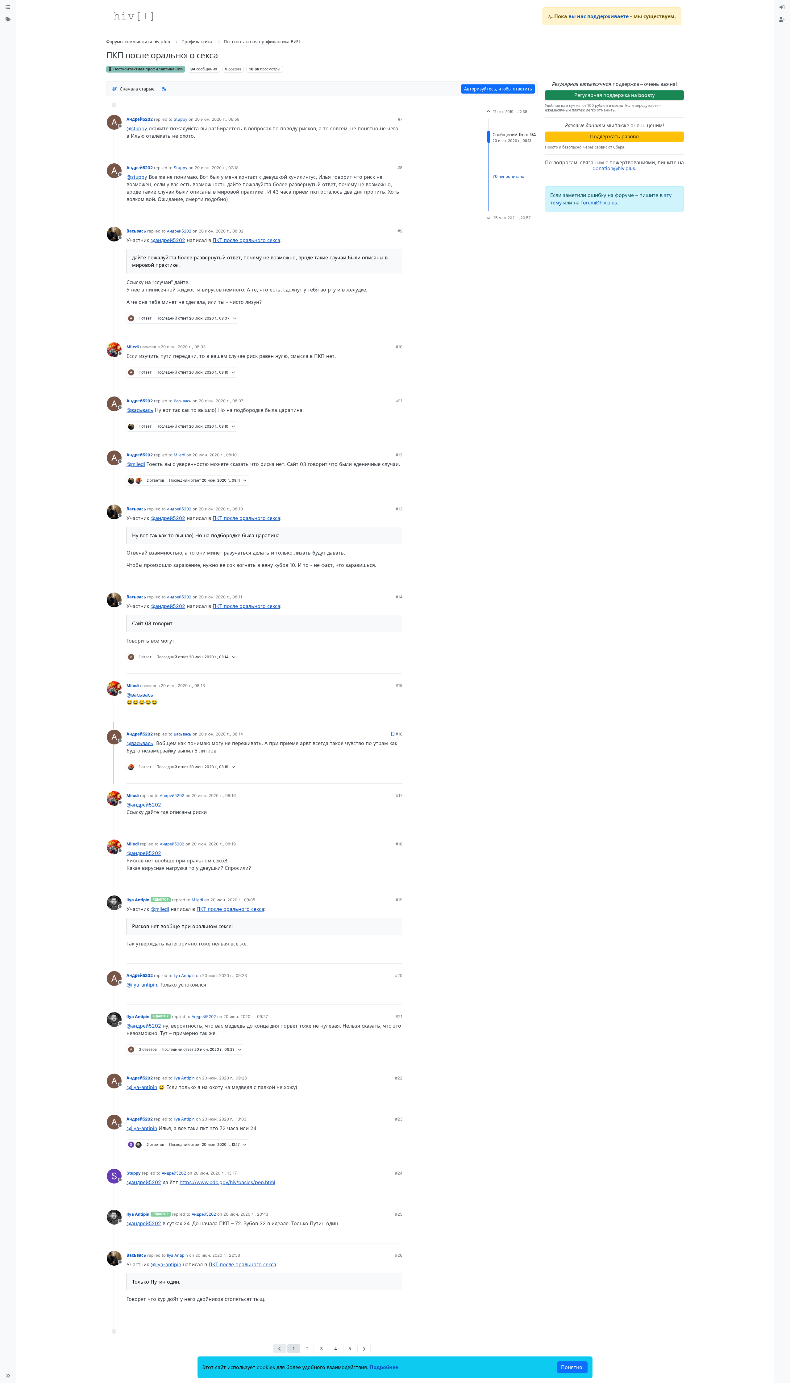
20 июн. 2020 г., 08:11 (220, 596)
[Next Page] (364, 1348)
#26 (398, 1255)
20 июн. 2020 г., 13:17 (215, 1173)
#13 (399, 508)
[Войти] (782, 7)
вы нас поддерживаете (598, 16)
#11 (399, 400)
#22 (398, 1077)
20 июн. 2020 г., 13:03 (224, 1119)
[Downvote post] (385, 149)
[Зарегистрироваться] (782, 20)
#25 (398, 1214)
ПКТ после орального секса (246, 240)
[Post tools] (397, 149)
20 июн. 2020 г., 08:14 (221, 733)
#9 (399, 230)
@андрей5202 (168, 240)
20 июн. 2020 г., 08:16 (214, 795)
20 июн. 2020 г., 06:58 (217, 119)
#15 (399, 685)
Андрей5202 (140, 119)
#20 (398, 975)
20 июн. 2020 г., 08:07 (221, 400)
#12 (399, 454)
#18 (399, 843)
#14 (399, 596)
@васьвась (140, 410)
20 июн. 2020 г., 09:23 (224, 975)
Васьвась (136, 230)
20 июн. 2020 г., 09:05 (232, 899)
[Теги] (8, 20)
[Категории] (8, 7)
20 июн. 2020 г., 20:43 (245, 1214)
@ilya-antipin (142, 985)
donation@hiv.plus (613, 168)
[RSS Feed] (164, 88)
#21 (399, 1016)
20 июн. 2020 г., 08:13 (183, 685)
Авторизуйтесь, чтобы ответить (498, 88)
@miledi (136, 464)
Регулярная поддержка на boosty (614, 95)
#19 (399, 899)
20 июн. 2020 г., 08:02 (221, 230)
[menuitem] (782, 7)
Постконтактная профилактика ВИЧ (148, 69)
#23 (398, 1119)
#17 (399, 795)
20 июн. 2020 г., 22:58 (217, 1255)
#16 (399, 733)
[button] (8, 1376)
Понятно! (572, 1367)
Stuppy (180, 119)
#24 (398, 1173)
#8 (399, 167)
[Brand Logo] (133, 16)
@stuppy (137, 128)
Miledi (133, 346)
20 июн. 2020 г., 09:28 (224, 1077)
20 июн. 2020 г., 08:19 (214, 843)
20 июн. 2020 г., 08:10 (215, 454)
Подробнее (384, 1367)
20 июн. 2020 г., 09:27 (245, 1016)
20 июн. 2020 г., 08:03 (183, 346)
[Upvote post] (365, 149)
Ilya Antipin (138, 899)
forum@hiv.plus (599, 202)
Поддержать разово (614, 136)
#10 (399, 346)
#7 (400, 119)
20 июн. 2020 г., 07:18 (217, 167)
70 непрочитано (508, 176)
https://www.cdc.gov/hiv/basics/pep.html (227, 1182)
